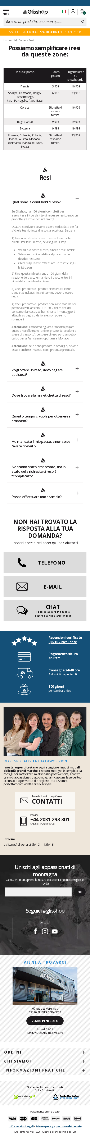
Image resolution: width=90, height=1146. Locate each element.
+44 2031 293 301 (49, 819)
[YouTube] (55, 932)
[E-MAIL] (45, 594)
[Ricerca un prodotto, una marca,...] (83, 22)
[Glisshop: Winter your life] (35, 12)
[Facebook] (35, 932)
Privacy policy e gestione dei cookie (58, 1126)
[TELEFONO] (45, 570)
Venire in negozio (45, 1021)
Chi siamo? (18, 1061)
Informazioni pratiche (34, 1070)
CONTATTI (47, 801)
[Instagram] (45, 932)
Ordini (13, 1052)
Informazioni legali (21, 1126)
